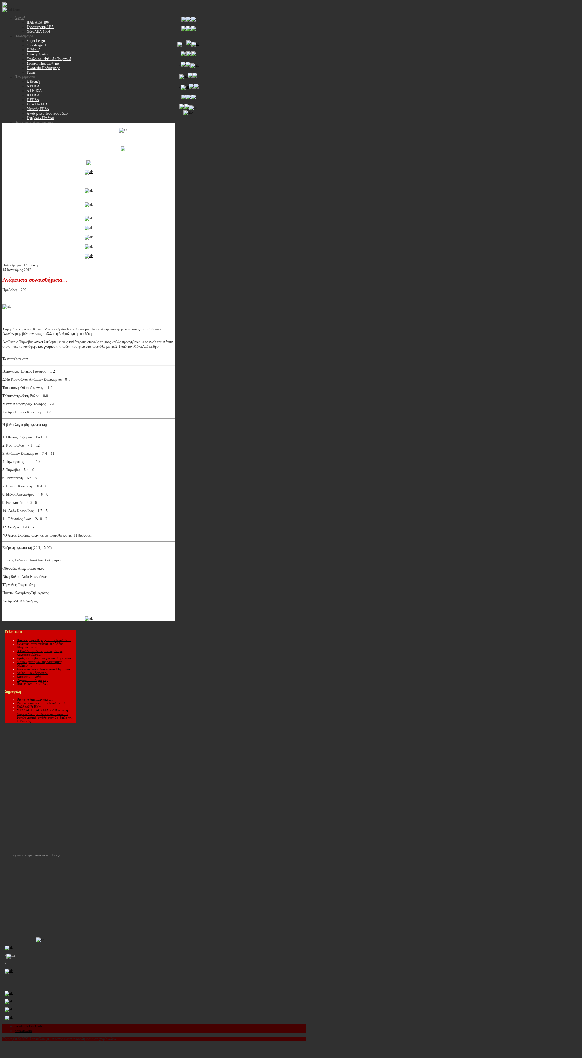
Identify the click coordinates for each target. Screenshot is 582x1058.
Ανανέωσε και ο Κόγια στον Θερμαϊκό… (45, 669)
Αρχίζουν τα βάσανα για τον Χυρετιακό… (45, 658)
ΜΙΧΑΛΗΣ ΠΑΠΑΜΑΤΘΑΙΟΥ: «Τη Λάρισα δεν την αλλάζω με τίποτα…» (42, 712)
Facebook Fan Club (28, 1026)
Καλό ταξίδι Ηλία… (30, 706)
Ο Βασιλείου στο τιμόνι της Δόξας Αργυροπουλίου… (40, 652)
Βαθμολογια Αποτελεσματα (34, 122)
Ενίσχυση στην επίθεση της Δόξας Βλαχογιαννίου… (40, 645)
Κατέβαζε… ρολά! (29, 676)
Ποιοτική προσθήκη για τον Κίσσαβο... (44, 640)
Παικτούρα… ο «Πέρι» (32, 683)
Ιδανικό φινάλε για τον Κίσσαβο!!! (41, 703)
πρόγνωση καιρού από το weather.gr (34, 855)
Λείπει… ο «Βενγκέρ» (32, 673)
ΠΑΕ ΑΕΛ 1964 (39, 22)
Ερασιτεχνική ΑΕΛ (40, 27)
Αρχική (20, 18)
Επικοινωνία (23, 1031)
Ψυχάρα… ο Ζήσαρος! (32, 680)
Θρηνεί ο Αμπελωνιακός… (35, 699)
